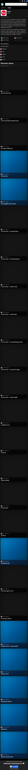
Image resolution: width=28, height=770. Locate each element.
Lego (3, 51)
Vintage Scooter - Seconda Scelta (9, 646)
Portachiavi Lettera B (6, 701)
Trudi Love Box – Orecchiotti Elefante (10, 259)
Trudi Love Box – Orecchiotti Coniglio (10, 369)
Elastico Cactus (5, 674)
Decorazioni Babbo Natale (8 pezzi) (10, 120)
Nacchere (3, 535)
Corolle (3, 59)
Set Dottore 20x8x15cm (7, 148)
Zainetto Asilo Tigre (6, 93)
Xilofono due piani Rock (7, 757)
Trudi (8, 11)
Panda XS (3, 452)
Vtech (3, 57)
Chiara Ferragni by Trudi (7, 591)
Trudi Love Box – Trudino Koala (9, 314)
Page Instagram (19, 37)
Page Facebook (6, 37)
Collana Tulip (4, 176)
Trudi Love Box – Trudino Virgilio (9, 397)
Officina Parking (5, 480)
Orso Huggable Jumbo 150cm (8, 203)
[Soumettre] (26, 4)
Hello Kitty (4, 49)
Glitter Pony (4, 729)
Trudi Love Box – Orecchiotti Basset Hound (12, 342)
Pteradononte (4, 508)
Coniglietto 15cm (5, 425)
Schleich (4, 54)
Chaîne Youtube (6, 40)
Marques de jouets (4, 46)
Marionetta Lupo (5, 563)
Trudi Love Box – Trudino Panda (9, 286)
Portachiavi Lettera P (6, 618)
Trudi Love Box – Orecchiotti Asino (9, 231)
